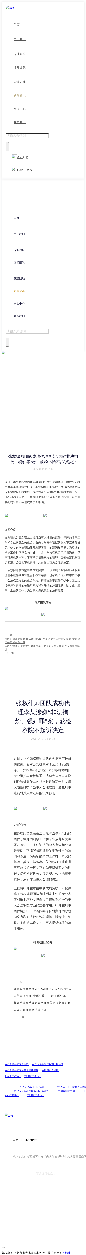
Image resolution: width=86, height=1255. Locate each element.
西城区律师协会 (32, 1076)
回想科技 (67, 1252)
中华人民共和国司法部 (17, 1064)
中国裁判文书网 (50, 1070)
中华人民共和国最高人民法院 (47, 1064)
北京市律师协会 (13, 1076)
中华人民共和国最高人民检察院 (21, 1070)
